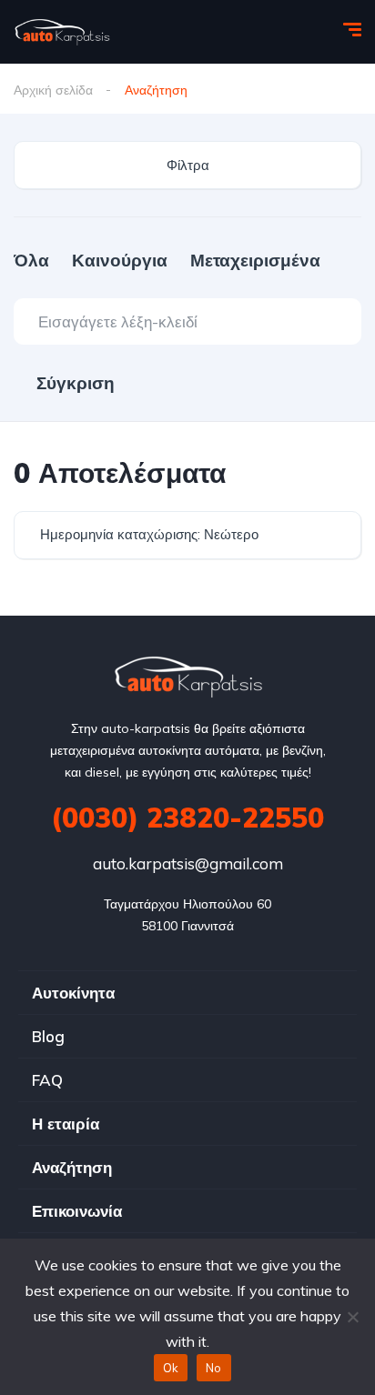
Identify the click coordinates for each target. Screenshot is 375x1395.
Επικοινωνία (77, 1210)
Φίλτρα (188, 165)
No (214, 1367)
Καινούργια (119, 260)
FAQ (47, 1079)
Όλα (31, 260)
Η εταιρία (65, 1123)
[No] (352, 1317)
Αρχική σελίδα (53, 90)
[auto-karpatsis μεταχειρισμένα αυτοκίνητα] (62, 31)
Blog (48, 1036)
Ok (171, 1367)
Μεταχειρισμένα (255, 260)
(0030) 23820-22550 (187, 817)
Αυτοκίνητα (73, 992)
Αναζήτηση (72, 1167)
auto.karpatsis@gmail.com (188, 863)
